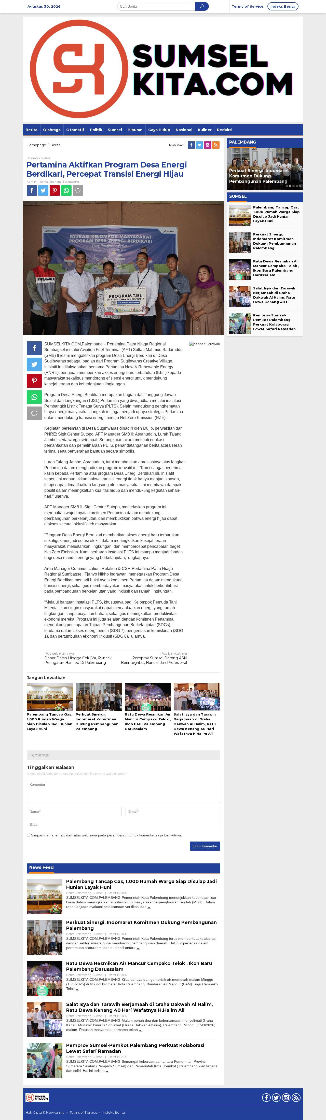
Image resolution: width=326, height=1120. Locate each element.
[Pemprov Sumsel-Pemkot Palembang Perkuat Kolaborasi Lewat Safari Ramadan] (107, 1071)
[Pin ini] (55, 190)
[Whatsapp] (66, 190)
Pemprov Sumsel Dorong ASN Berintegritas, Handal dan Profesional (154, 658)
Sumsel (98, 893)
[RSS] (216, 145)
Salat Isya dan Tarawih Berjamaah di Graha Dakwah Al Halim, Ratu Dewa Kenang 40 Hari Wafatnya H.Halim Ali (195, 724)
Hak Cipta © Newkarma (44, 1112)
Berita (44, 182)
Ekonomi (55, 182)
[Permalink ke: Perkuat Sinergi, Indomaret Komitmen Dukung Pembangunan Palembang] (99, 697)
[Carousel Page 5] (300, 186)
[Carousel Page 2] (290, 186)
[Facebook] (192, 145)
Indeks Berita (114, 1112)
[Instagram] (208, 145)
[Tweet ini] (43, 190)
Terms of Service (83, 1112)
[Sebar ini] (32, 190)
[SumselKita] (163, 68)
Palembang (71, 182)
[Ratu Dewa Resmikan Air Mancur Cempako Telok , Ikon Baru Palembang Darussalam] (77, 989)
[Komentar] (78, 190)
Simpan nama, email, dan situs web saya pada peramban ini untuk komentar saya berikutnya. (106, 835)
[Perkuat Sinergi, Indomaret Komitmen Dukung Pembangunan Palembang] (138, 948)
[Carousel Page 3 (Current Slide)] (293, 186)
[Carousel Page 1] (287, 186)
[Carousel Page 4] (297, 186)
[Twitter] (200, 145)
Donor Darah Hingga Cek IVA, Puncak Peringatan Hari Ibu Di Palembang (78, 658)
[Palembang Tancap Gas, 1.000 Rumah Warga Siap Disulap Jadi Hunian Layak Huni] (149, 907)
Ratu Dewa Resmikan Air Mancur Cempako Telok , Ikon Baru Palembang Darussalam (265, 176)
